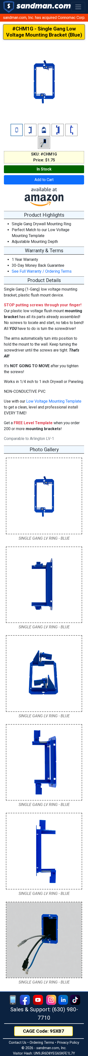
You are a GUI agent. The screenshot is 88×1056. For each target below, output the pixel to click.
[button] (78, 7)
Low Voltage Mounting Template (53, 401)
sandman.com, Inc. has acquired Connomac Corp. (44, 17)
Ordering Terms (42, 1043)
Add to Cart (44, 179)
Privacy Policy (68, 1043)
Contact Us (17, 1043)
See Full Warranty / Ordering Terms (42, 271)
